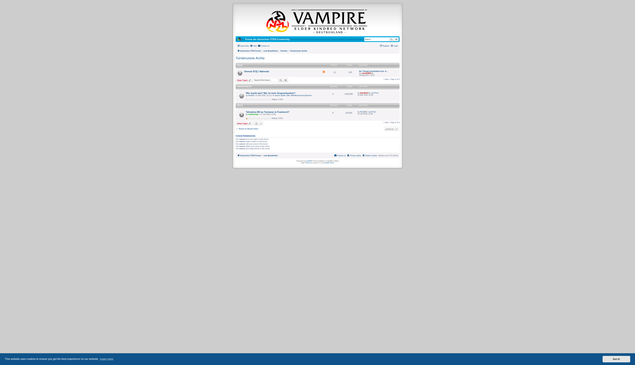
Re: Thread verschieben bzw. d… (373, 71)
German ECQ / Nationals (256, 71)
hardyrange (253, 114)
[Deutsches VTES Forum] (317, 20)
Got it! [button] (616, 359)
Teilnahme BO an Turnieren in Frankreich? (267, 112)
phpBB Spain (329, 163)
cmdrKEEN (366, 73)
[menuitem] (253, 46)
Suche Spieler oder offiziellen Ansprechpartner (293, 95)
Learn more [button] (106, 359)
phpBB (308, 161)
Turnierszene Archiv (250, 58)
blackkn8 (364, 93)
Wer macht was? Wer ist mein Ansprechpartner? (270, 93)
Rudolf (251, 95)
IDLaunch (309, 163)
